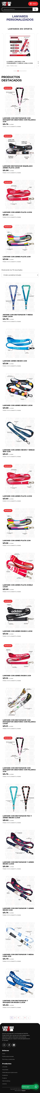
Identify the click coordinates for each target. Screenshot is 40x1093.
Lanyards (4, 1066)
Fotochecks (5, 1069)
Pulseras (4, 1078)
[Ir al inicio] (14, 4)
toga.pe (23, 1090)
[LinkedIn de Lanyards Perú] (14, 1045)
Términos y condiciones (8, 1059)
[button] (20, 50)
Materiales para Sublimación (9, 1072)
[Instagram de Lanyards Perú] (4, 1045)
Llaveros (4, 1083)
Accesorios (5, 1075)
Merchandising (6, 1081)
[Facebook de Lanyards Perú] (9, 1045)
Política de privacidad (8, 1056)
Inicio (3, 1053)
